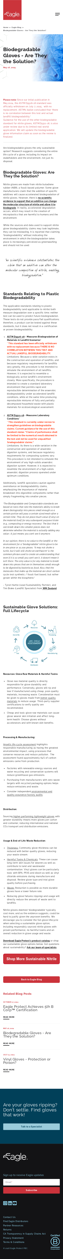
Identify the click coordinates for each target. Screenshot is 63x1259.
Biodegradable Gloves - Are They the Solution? (24, 30)
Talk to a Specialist (31, 1126)
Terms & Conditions (14, 1242)
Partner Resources (13, 1225)
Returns (7, 1229)
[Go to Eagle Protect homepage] (15, 1160)
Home (6, 27)
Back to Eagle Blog (31, 979)
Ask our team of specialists (42, 947)
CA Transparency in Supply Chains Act (24, 1234)
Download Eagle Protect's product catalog (26, 940)
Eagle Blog (16, 27)
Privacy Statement (13, 1238)
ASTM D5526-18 (16, 336)
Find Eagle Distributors (15, 1221)
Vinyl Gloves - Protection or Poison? (27, 1061)
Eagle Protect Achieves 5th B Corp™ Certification (28, 1008)
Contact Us (9, 1217)
